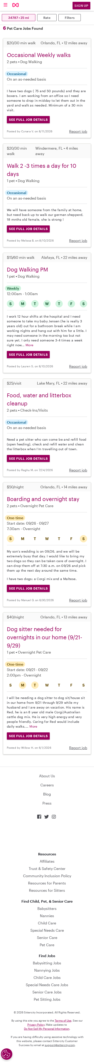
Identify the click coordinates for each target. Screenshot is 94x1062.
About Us (47, 776)
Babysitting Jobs (47, 963)
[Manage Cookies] (6, 1054)
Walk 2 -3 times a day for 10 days (41, 169)
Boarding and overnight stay (43, 499)
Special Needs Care (47, 930)
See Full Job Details (28, 119)
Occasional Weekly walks (39, 55)
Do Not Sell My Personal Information (46, 1028)
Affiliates (47, 861)
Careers (47, 785)
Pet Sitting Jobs (47, 999)
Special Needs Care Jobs (47, 985)
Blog (47, 794)
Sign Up (81, 5)
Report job (78, 131)
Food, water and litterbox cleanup (39, 399)
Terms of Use (63, 1020)
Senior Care (47, 937)
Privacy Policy (35, 1024)
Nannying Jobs (47, 970)
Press (47, 803)
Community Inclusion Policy (47, 876)
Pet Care (47, 945)
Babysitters (47, 908)
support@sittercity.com (60, 1045)
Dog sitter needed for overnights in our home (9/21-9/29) (44, 637)
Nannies (47, 916)
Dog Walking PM (27, 269)
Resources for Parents (47, 883)
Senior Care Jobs (47, 992)
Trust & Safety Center (47, 868)
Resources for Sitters (47, 890)
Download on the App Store (47, 835)
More (30, 345)
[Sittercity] (15, 5)
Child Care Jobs (47, 977)
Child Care (47, 923)
